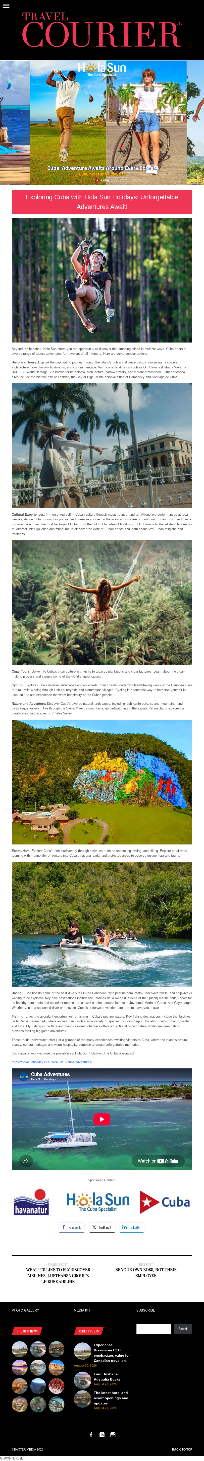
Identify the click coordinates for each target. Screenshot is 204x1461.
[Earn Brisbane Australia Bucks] (38, 1350)
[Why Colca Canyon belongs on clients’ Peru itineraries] (38, 1386)
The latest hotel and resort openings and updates (111, 1398)
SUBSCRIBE (145, 1310)
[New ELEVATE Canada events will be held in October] (56, 1405)
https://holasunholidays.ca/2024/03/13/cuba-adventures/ (52, 1062)
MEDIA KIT (82, 1310)
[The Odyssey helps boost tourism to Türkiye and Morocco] (56, 1368)
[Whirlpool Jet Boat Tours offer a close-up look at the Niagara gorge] (56, 1386)
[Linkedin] (102, 1436)
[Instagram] (112, 1436)
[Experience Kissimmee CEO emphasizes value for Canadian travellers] (20, 1350)
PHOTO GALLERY (25, 1310)
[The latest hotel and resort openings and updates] (56, 1350)
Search (183, 1328)
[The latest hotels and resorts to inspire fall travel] (20, 1386)
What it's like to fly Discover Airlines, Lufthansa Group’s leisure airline (58, 1275)
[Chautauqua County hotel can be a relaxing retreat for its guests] (20, 1405)
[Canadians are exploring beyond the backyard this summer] (38, 1405)
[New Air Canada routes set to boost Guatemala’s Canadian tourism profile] (20, 1368)
